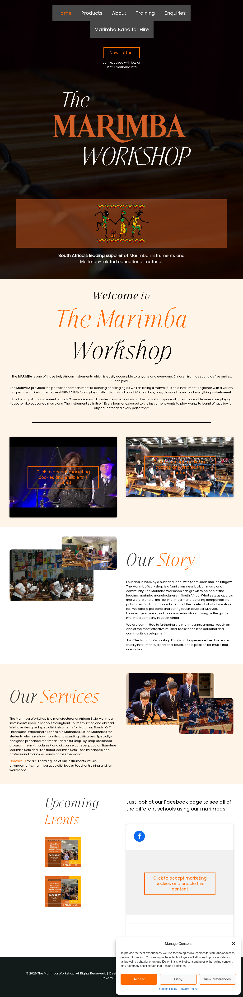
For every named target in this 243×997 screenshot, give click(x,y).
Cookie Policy (168, 989)
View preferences (217, 979)
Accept (139, 979)
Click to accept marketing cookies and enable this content (63, 477)
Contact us (17, 761)
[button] (233, 943)
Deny (178, 979)
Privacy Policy (188, 989)
